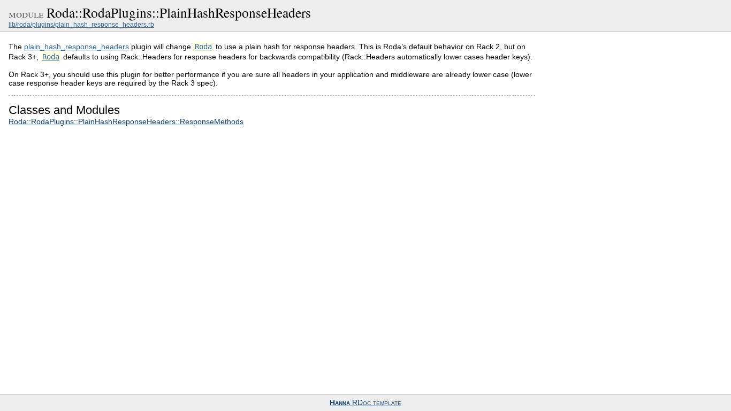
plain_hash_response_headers (76, 46)
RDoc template (365, 403)
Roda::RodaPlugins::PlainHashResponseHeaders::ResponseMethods (126, 121)
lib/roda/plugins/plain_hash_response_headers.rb (81, 24)
